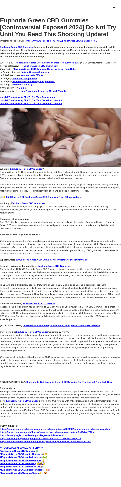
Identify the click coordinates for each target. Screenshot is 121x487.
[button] (114, 7)
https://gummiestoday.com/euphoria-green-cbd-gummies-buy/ (48, 62)
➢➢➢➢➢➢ (31, 100)
